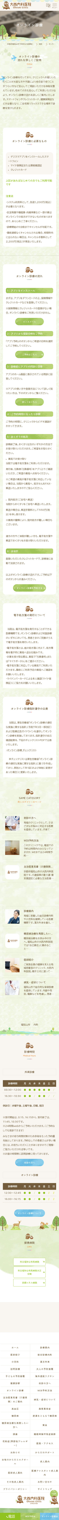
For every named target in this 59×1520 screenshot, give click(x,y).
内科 (36, 1025)
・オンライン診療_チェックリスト (21, 750)
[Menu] (54, 5)
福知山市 (25, 1025)
